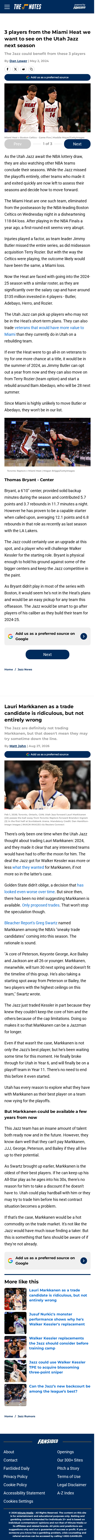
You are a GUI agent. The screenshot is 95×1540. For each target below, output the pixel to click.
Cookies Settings (18, 1501)
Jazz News (25, 669)
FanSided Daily (17, 1468)
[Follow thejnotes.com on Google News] (83, 636)
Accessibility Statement (24, 1493)
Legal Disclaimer (71, 1484)
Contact (10, 1460)
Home (8, 669)
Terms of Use (69, 1476)
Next (77, 144)
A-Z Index (65, 1493)
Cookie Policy (15, 1484)
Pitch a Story (68, 1468)
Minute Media (25, 1512)
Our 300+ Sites (70, 1460)
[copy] (31, 69)
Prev (18, 144)
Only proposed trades (40, 905)
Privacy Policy (16, 1476)
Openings (65, 1452)
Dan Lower (18, 61)
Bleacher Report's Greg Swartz (30, 923)
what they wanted (28, 867)
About (9, 1452)
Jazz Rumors (26, 1416)
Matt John (18, 746)
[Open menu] (7, 6)
